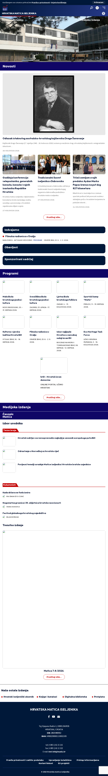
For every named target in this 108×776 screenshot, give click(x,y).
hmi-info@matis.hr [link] (56, 751)
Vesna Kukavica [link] (13, 507)
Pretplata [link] (99, 697)
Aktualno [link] (18, 20)
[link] (103, 13)
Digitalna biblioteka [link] (76, 697)
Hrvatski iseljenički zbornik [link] (19, 697)
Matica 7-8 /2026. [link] (54, 670)
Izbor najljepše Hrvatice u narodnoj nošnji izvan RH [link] (67, 334)
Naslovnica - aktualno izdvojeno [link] (17, 240)
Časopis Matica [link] (8, 415)
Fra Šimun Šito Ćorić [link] (15, 496)
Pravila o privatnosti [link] (41, 2)
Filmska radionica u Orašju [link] (20, 236)
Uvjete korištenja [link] (58, 2)
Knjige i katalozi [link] (48, 697)
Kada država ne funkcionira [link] (17, 492)
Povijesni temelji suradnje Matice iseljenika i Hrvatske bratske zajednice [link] (54, 464)
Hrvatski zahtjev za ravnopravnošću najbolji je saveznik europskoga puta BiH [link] (56, 438)
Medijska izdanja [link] (90, 20)
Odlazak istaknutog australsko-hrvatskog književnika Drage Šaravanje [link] (43, 138)
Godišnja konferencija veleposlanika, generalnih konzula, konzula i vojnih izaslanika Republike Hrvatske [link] (17, 184)
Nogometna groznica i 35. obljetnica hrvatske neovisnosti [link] (32, 502)
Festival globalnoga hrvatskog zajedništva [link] (24, 513)
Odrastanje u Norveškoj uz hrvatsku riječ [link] (38, 451)
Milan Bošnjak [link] (12, 517)
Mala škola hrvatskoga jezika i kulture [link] (12, 299)
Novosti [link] (9, 66)
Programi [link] (54, 20)
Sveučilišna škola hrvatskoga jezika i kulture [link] (39, 299)
